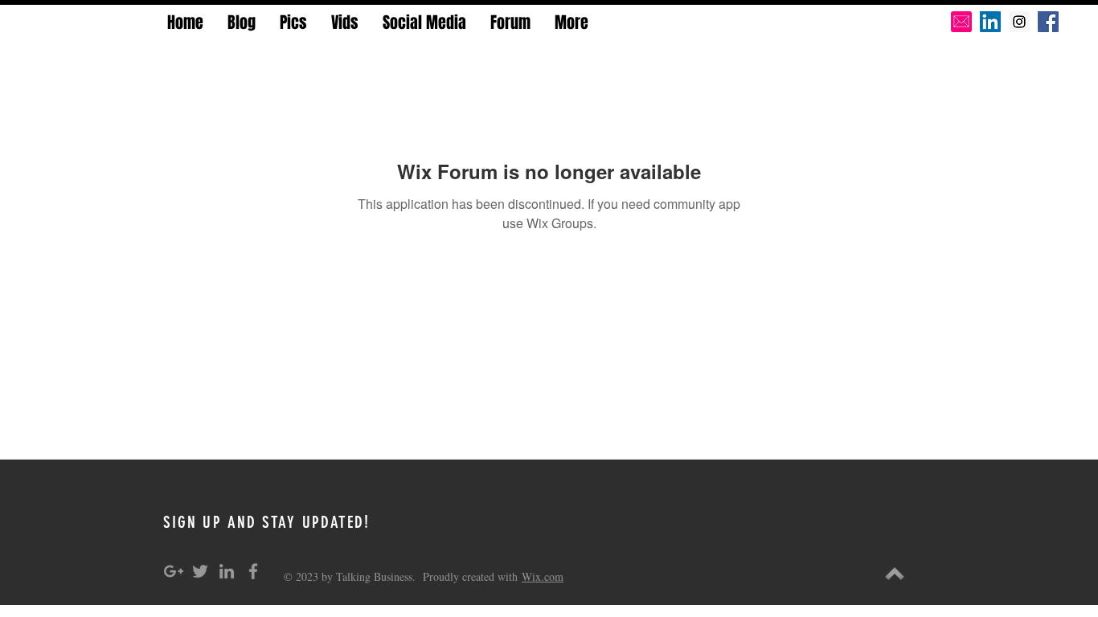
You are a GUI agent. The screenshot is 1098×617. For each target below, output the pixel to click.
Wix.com (542, 576)
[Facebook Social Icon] (1048, 21)
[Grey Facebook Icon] (253, 571)
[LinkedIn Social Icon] (990, 21)
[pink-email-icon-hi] (961, 21)
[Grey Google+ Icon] (173, 571)
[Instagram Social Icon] (1019, 21)
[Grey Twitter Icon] (200, 571)
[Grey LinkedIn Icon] (226, 571)
